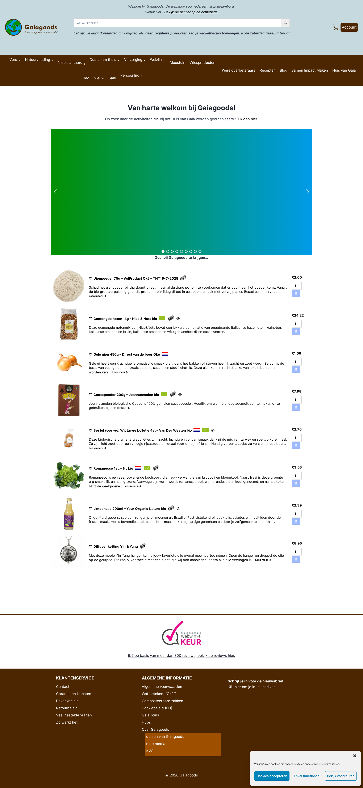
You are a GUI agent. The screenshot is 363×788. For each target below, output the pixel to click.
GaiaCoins (150, 715)
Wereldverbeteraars (238, 70)
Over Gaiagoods (155, 729)
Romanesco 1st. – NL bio (113, 468)
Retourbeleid (67, 708)
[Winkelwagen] (335, 27)
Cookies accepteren (271, 776)
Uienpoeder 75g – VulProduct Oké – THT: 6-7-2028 (135, 278)
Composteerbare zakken (162, 701)
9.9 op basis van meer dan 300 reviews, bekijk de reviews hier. (181, 655)
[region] (181, 192)
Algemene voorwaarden (162, 687)
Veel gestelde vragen (74, 715)
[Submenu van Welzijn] (149, 69)
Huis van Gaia (344, 70)
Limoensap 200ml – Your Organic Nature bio (129, 509)
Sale (112, 78)
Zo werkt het (67, 722)
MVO (149, 751)
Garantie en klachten (73, 694)
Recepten (268, 70)
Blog (283, 70)
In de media (155, 744)
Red (86, 78)
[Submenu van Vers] (8, 69)
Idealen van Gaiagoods (164, 736)
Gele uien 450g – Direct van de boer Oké (126, 354)
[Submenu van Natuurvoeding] (24, 69)
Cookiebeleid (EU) (157, 708)
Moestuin (177, 62)
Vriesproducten (202, 62)
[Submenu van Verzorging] (123, 69)
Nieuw (99, 78)
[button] (354, 756)
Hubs (146, 722)
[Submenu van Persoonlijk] (119, 84)
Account (349, 27)
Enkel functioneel (307, 776)
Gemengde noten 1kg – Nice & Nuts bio (125, 319)
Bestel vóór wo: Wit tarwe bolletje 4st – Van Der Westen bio (142, 430)
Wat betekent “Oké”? (159, 694)
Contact (62, 687)
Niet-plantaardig (71, 62)
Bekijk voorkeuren (340, 776)
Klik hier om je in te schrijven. (252, 687)
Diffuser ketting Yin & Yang (115, 546)
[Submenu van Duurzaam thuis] (89, 69)
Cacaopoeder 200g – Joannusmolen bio (126, 395)
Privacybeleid (67, 701)
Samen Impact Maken (309, 70)
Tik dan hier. (247, 119)
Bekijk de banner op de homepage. (191, 12)
